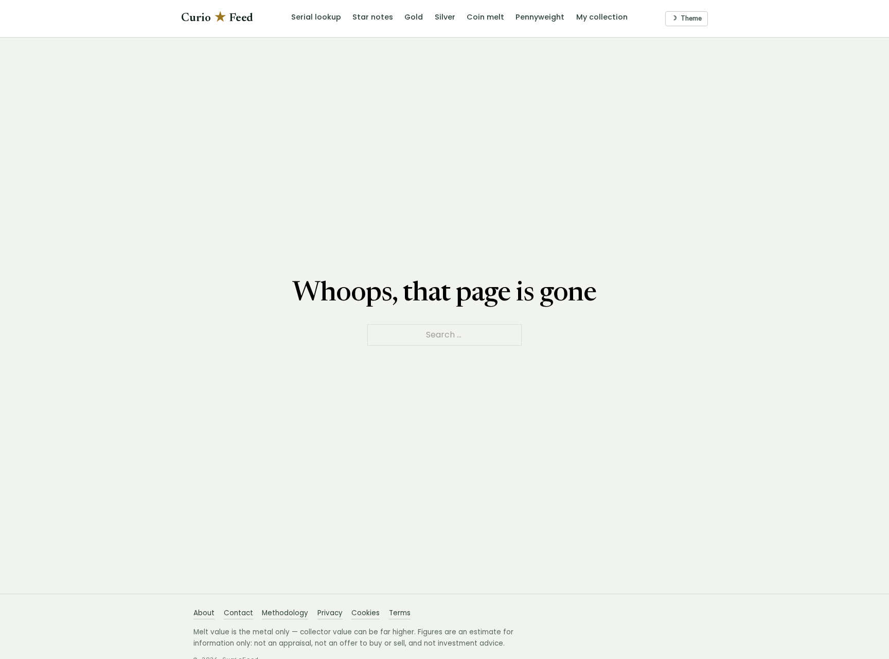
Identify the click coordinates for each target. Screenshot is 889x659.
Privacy (330, 613)
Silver (445, 17)
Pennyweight (539, 17)
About (204, 613)
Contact (238, 613)
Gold (413, 17)
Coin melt (485, 17)
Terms (400, 613)
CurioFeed (217, 18)
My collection (602, 17)
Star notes (372, 17)
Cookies (365, 613)
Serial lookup (316, 17)
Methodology (285, 613)
